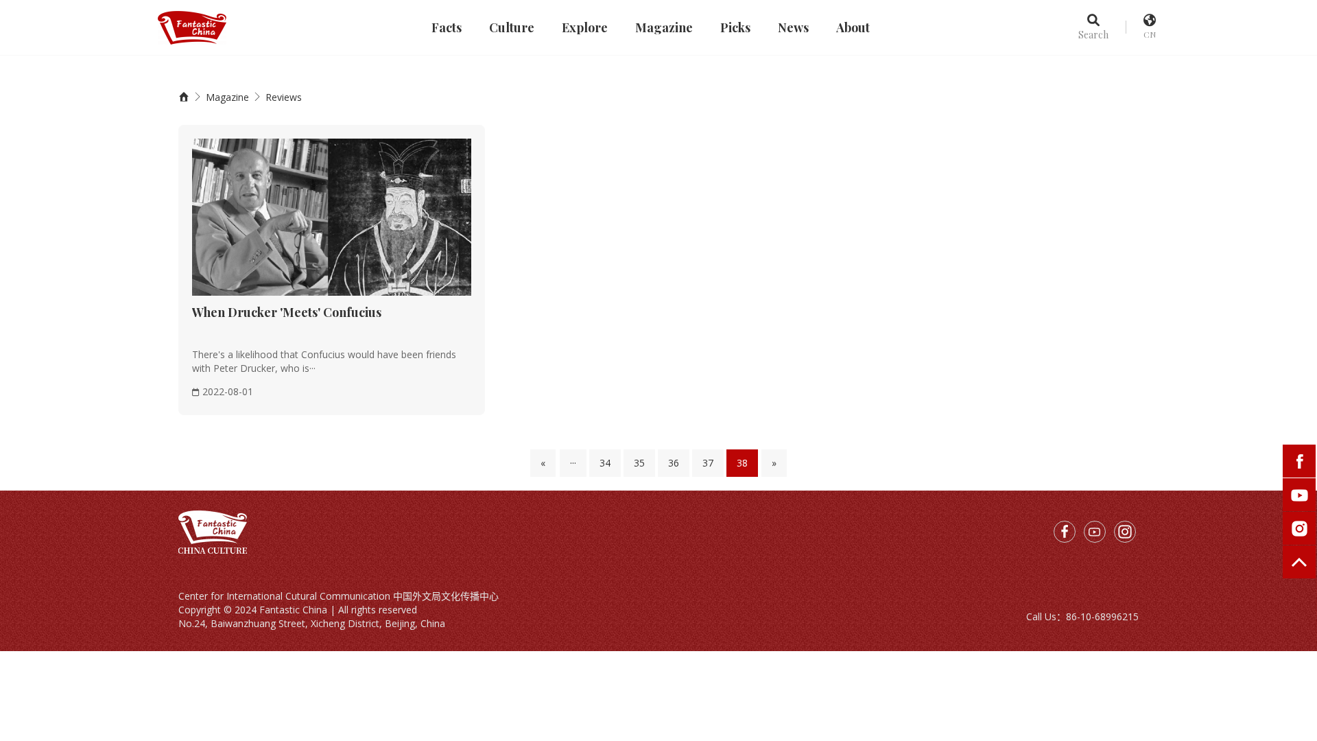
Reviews (283, 97)
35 (639, 462)
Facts (446, 27)
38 (742, 462)
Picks (735, 27)
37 (707, 462)
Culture (511, 27)
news (793, 27)
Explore (585, 27)
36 (673, 462)
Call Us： (1046, 616)
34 (605, 462)
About (853, 27)
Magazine (664, 27)
